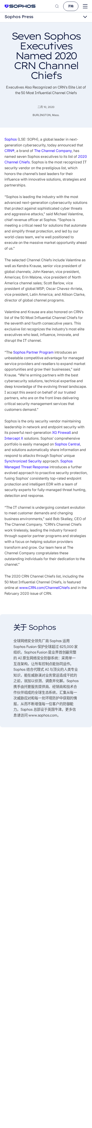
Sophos (10, 139)
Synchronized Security (23, 461)
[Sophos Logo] (20, 6)
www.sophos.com (42, 715)
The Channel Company (53, 150)
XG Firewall (61, 432)
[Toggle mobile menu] (85, 6)
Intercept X (14, 438)
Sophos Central (67, 444)
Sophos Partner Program (33, 352)
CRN (9, 150)
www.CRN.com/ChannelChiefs (44, 587)
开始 (70, 6)
